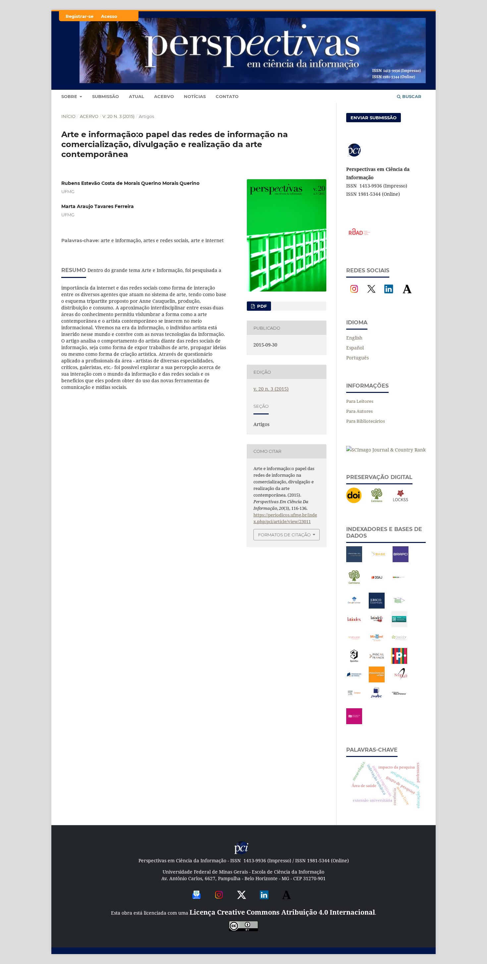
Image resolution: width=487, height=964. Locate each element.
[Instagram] (354, 295)
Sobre (70, 96)
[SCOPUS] (354, 699)
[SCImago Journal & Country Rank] (386, 450)
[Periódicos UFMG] (377, 680)
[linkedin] (264, 900)
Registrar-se (79, 16)
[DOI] (354, 502)
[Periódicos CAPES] (399, 662)
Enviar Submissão (374, 117)
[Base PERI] (354, 560)
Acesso (109, 16)
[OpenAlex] (354, 662)
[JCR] (399, 607)
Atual (136, 96)
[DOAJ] (377, 583)
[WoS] (399, 699)
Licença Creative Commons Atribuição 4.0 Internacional (282, 912)
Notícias (195, 96)
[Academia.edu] (407, 295)
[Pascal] (377, 662)
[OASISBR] (399, 644)
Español (355, 348)
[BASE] (378, 560)
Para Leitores (359, 401)
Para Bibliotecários (365, 421)
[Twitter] (241, 900)
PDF (261, 306)
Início (68, 116)
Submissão (105, 96)
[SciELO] (400, 680)
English (354, 338)
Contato (227, 96)
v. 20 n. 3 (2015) (118, 116)
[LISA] (399, 625)
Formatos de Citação (284, 534)
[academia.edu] (287, 900)
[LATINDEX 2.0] (377, 625)
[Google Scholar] (354, 607)
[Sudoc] (377, 699)
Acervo (164, 96)
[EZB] (399, 583)
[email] (196, 900)
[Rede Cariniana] (377, 502)
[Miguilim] (354, 644)
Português (357, 357)
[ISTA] (377, 607)
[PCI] (241, 853)
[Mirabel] (377, 644)
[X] (371, 295)
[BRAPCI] (400, 560)
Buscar (411, 96)
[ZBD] (354, 722)
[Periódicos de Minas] (354, 680)
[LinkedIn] (389, 295)
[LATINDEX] (354, 625)
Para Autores (359, 411)
